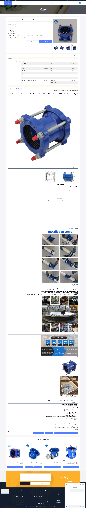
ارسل (25, 483)
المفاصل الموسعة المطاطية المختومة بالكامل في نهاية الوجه (40, 497)
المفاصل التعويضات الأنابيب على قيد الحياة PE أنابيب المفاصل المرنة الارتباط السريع (71, 463)
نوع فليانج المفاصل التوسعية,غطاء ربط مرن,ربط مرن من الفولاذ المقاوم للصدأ (65, 432)
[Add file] (83, 506)
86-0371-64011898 (17, 0)
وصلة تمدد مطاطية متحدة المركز (43, 499)
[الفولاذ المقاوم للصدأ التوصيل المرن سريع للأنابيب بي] (65, 31)
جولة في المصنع (59, 494)
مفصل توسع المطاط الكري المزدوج (43, 494)
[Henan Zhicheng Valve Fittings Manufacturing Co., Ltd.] (80, 3)
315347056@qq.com (9, 0)
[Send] (66, 506)
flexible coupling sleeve (49, 432)
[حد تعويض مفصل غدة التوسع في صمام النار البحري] (33, 452)
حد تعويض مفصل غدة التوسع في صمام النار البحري (35, 463)
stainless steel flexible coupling (39, 432)
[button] (77, 48)
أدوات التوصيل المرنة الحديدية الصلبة (55, 462)
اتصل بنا (60, 498)
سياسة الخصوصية (58, 502)
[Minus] (66, 484)
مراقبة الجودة (59, 496)
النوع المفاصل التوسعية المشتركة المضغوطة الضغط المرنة (16, 463)
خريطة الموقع (59, 500)
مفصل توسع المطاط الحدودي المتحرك (42, 501)
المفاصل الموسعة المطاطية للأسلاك (43, 503)
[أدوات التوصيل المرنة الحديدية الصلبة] (52, 452)
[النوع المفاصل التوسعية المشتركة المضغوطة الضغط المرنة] (15, 452)
